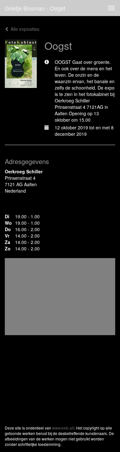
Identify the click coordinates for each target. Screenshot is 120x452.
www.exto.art (63, 427)
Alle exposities (24, 29)
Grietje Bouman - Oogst (35, 8)
